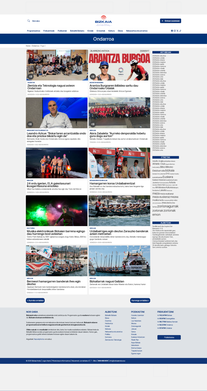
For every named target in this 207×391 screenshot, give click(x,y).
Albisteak (111, 311)
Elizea (120, 31)
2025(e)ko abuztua (159, 81)
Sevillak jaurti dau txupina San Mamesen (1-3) (162, 227)
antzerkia (167, 161)
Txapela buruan (136, 351)
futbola (172, 182)
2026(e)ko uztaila (158, 58)
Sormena (108, 337)
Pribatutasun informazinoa (61, 361)
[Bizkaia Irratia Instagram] (175, 31)
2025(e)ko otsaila (158, 91)
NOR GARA (32, 311)
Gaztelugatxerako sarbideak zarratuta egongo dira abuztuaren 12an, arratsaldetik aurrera (165, 237)
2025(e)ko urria (157, 77)
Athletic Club (158, 163)
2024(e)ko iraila (157, 102)
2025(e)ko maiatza (158, 85)
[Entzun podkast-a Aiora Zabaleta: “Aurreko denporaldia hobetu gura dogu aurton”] (93, 124)
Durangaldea (167, 318)
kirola (158, 187)
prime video (173, 200)
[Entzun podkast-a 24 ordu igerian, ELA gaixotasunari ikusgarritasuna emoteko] (30, 174)
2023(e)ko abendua (159, 121)
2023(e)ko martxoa (159, 140)
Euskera (168, 177)
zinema (169, 203)
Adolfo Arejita (158, 161)
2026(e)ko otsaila (158, 68)
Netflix (161, 200)
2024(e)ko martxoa (159, 114)
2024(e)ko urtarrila (158, 119)
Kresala (133, 334)
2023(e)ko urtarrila (158, 144)
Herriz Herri (161, 185)
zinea (164, 202)
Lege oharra (46, 361)
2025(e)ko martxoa (159, 89)
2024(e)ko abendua (159, 96)
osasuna (166, 200)
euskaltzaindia (157, 177)
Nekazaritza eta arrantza (136, 31)
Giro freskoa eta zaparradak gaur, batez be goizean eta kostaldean (163, 231)
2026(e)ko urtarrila (158, 70)
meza (155, 193)
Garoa (133, 332)
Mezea (133, 323)
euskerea (169, 180)
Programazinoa (33, 31)
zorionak (157, 210)
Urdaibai (165, 328)
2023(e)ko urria (157, 125)
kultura (163, 187)
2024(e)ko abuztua (159, 104)
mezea (174, 197)
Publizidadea (169, 337)
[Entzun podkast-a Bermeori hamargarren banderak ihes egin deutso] (30, 272)
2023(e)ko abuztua (159, 129)
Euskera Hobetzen (159, 180)
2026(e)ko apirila (158, 64)
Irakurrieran (169, 185)
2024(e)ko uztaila (158, 106)
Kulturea (169, 187)
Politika (107, 334)
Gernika (154, 185)
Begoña (167, 164)
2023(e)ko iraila (157, 127)
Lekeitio (163, 190)
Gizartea (108, 321)
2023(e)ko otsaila (158, 142)
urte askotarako (156, 203)
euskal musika (174, 174)
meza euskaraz (167, 193)
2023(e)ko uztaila (158, 131)
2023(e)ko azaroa (158, 123)
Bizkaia (165, 315)
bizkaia (169, 170)
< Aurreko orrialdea (35, 300)
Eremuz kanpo (136, 348)
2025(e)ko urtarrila (158, 93)
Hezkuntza (109, 323)
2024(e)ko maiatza (158, 110)
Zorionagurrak (136, 326)
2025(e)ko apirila (158, 87)
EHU (168, 173)
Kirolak (90, 31)
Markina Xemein (168, 322)
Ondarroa (35, 46)
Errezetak (101, 31)
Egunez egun (136, 353)
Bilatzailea (36, 21)
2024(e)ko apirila (158, 112)
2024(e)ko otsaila (158, 117)
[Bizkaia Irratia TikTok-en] (180, 31)
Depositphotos (39, 339)
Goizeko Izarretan (137, 315)
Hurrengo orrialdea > (140, 300)
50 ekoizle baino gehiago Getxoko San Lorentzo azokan (164, 246)
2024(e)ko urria (157, 100)
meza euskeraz (161, 196)
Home (28, 46)
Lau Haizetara (136, 321)
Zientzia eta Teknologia (113, 340)
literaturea (169, 190)
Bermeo (172, 164)
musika (155, 200)
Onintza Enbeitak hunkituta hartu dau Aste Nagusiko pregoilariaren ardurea (165, 242)
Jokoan (133, 329)
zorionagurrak (167, 206)
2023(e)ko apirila (158, 138)
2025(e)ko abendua (159, 72)
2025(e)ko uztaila (158, 83)
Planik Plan (135, 340)
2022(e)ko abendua (159, 146)
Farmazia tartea (164, 183)
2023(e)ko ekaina (158, 133)
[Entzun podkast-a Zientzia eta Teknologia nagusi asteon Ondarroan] (31, 76)
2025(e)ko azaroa (158, 75)
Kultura (111, 31)
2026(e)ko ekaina (158, 60)
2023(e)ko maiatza (158, 135)
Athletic (173, 161)
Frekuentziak (48, 31)
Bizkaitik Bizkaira (77, 31)
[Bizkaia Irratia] (103, 20)
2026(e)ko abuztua (159, 56)
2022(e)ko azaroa (158, 148)
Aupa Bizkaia (135, 342)
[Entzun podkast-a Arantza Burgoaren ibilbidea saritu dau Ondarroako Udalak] (93, 76)
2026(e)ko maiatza (158, 62)
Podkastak (62, 31)
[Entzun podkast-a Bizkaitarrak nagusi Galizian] (93, 272)
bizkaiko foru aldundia (158, 174)
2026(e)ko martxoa (159, 66)
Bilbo (162, 166)
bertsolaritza (156, 167)
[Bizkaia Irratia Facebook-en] (172, 31)
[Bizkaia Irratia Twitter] (177, 31)
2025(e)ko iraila (157, 79)
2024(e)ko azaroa (158, 98)
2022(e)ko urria (157, 150)
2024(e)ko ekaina (158, 108)
